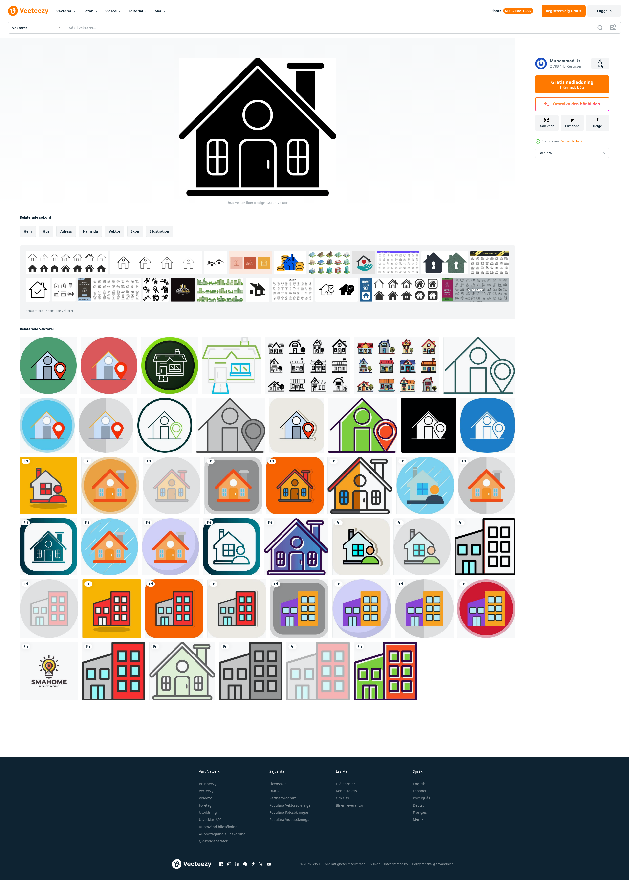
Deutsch (420, 805)
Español (419, 791)
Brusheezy (207, 783)
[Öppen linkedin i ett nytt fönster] (237, 864)
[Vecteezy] (28, 11)
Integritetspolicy (396, 864)
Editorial (136, 11)
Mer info (545, 153)
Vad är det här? (571, 141)
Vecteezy (206, 791)
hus (46, 231)
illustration (159, 231)
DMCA (274, 791)
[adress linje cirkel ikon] (164, 425)
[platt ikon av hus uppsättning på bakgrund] (307, 365)
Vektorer (63, 11)
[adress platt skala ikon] (106, 425)
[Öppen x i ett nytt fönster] (261, 864)
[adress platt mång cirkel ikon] (47, 425)
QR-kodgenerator (213, 841)
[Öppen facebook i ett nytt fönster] (221, 864)
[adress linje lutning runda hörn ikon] (479, 365)
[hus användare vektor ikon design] (48, 485)
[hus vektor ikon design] (110, 485)
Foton (88, 11)
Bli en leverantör (349, 805)
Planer (495, 10)
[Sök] (600, 28)
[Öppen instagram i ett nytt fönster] (229, 864)
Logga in (604, 10)
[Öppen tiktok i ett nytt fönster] (253, 864)
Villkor (375, 864)
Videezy (205, 798)
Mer (158, 11)
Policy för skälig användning (433, 864)
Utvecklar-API (210, 819)
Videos (111, 11)
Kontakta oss (346, 791)
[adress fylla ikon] (230, 425)
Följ (600, 66)
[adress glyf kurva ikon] (487, 425)
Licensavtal (278, 783)
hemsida (90, 231)
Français (420, 812)
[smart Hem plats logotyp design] (49, 671)
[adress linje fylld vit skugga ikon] (296, 425)
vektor (114, 231)
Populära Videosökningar (290, 819)
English (419, 783)
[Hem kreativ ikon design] (169, 365)
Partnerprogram (282, 798)
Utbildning (208, 812)
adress (66, 231)
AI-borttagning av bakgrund (222, 834)
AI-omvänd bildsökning (218, 826)
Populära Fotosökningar (289, 812)
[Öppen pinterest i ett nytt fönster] (245, 864)
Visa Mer (475, 289)
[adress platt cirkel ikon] (109, 365)
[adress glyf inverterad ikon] (428, 425)
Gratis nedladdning (572, 84)
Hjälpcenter (345, 783)
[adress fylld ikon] (362, 425)
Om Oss (342, 798)
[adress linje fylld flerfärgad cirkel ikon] (48, 365)
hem (28, 231)
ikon (135, 231)
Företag (205, 805)
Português (421, 798)
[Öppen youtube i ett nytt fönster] (269, 864)
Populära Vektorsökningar (290, 805)
